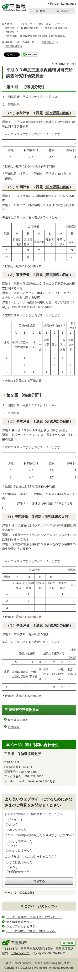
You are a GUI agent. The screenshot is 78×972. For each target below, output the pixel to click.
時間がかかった (19, 871)
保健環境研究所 (29, 28)
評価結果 (10, 32)
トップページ (24, 24)
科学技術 (10, 28)
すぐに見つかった (20, 862)
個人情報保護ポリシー (20, 922)
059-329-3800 (28, 771)
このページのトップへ (41, 906)
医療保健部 (48, 42)
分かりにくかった (20, 850)
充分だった (16, 819)
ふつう (13, 824)
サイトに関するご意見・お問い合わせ (31, 931)
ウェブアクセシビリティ (22, 926)
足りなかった (18, 829)
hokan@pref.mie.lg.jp (41, 781)
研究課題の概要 (18, 720)
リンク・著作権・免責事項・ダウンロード (34, 917)
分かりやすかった (20, 841)
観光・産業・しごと (49, 24)
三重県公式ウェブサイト (14, 7)
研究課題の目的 (57, 113)
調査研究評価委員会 (56, 28)
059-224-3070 (20, 953)
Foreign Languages (63, 3)
